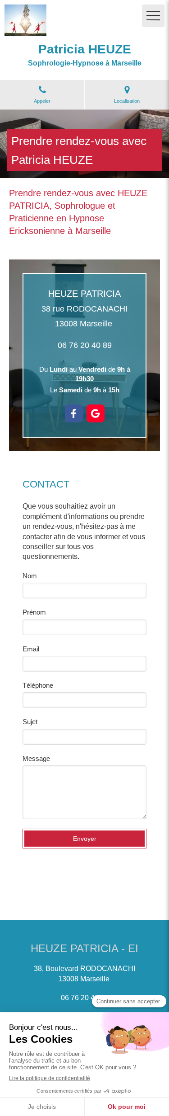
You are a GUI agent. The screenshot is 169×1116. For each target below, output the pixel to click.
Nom (30, 576)
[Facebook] (74, 413)
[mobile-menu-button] (153, 15)
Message (36, 758)
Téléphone (38, 685)
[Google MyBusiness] (96, 413)
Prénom (34, 612)
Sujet (30, 721)
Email (31, 649)
